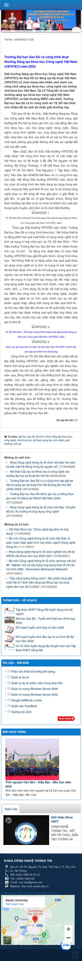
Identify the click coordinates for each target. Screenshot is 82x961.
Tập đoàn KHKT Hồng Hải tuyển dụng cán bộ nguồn (44, 612)
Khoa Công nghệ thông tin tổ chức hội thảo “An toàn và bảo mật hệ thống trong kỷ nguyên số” (40, 464)
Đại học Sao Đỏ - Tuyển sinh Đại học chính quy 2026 (45, 620)
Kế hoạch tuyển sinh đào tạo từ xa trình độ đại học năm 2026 (45, 639)
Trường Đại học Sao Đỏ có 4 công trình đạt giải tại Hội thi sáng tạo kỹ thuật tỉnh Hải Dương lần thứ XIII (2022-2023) (39, 485)
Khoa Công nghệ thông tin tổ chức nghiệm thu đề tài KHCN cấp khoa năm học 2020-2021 (40, 554)
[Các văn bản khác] (67, 720)
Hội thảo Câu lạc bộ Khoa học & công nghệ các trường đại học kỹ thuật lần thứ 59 (37, 473)
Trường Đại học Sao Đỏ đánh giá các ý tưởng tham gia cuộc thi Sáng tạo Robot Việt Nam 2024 (40, 496)
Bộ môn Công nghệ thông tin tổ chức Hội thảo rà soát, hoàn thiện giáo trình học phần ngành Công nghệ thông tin (40, 542)
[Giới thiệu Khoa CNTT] (26, 830)
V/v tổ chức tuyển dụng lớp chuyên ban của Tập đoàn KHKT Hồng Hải (46, 648)
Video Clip (11, 809)
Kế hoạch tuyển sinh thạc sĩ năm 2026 (40, 627)
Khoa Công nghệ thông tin (43, 893)
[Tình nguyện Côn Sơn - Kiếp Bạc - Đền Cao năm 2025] (41, 759)
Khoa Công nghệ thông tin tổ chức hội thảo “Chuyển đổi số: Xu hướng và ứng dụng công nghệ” (41, 509)
